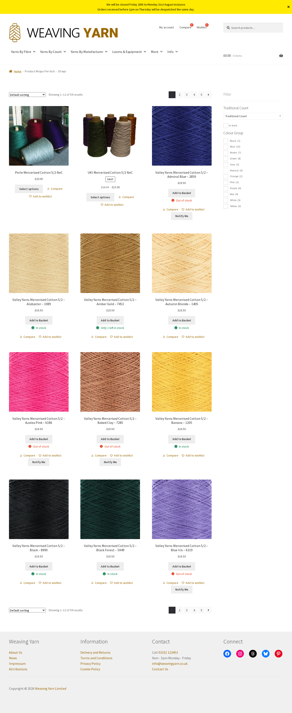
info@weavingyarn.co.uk (169, 663)
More (154, 52)
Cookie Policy (90, 669)
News (13, 658)
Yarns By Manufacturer (87, 52)
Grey (234, 164)
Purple (235, 188)
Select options (29, 189)
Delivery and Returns (95, 652)
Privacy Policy (90, 663)
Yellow (235, 206)
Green (235, 158)
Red (234, 194)
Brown (235, 152)
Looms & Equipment (127, 52)
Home (17, 71)
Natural (236, 170)
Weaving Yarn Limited (50, 688)
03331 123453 (168, 652)
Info (170, 52)
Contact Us (160, 669)
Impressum (17, 663)
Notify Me (181, 216)
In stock (233, 125)
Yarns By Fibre (21, 52)
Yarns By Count (51, 52)
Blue (235, 146)
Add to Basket (182, 193)
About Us (15, 652)
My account (166, 27)
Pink (234, 182)
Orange (236, 176)
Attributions (18, 669)
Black (235, 140)
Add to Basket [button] (38, 320)
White (235, 200)
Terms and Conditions (96, 658)
